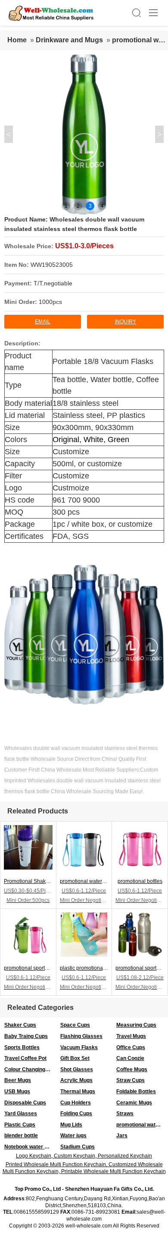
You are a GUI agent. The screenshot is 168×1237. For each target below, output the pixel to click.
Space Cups (75, 1025)
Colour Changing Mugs (30, 1069)
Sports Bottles (22, 1047)
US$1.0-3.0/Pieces (84, 246)
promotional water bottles (142, 1125)
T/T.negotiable (53, 283)
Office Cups (130, 1047)
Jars (122, 1136)
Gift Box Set (75, 1058)
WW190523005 (52, 264)
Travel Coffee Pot (25, 1058)
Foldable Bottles (136, 1091)
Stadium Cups (77, 1147)
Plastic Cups (19, 1125)
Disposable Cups (25, 1103)
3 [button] (90, 206)
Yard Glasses (20, 1113)
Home (17, 40)
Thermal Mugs (77, 1091)
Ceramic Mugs (134, 1103)
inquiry (125, 322)
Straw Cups (130, 1080)
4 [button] (102, 206)
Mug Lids (71, 1125)
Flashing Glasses (81, 1036)
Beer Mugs (17, 1080)
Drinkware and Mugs (69, 40)
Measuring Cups (136, 1025)
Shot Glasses (76, 1069)
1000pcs (50, 301)
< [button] (8, 134)
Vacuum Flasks (79, 1047)
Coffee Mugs (131, 1069)
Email (42, 322)
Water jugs (73, 1136)
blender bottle (21, 1136)
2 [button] (78, 206)
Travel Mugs (131, 1036)
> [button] (159, 134)
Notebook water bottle (30, 1147)
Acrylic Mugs (76, 1080)
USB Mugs (17, 1091)
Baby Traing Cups (26, 1036)
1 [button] (66, 206)
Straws (125, 1113)
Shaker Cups (20, 1025)
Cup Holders (75, 1103)
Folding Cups (76, 1113)
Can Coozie (130, 1058)
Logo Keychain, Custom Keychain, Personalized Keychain (84, 1156)
